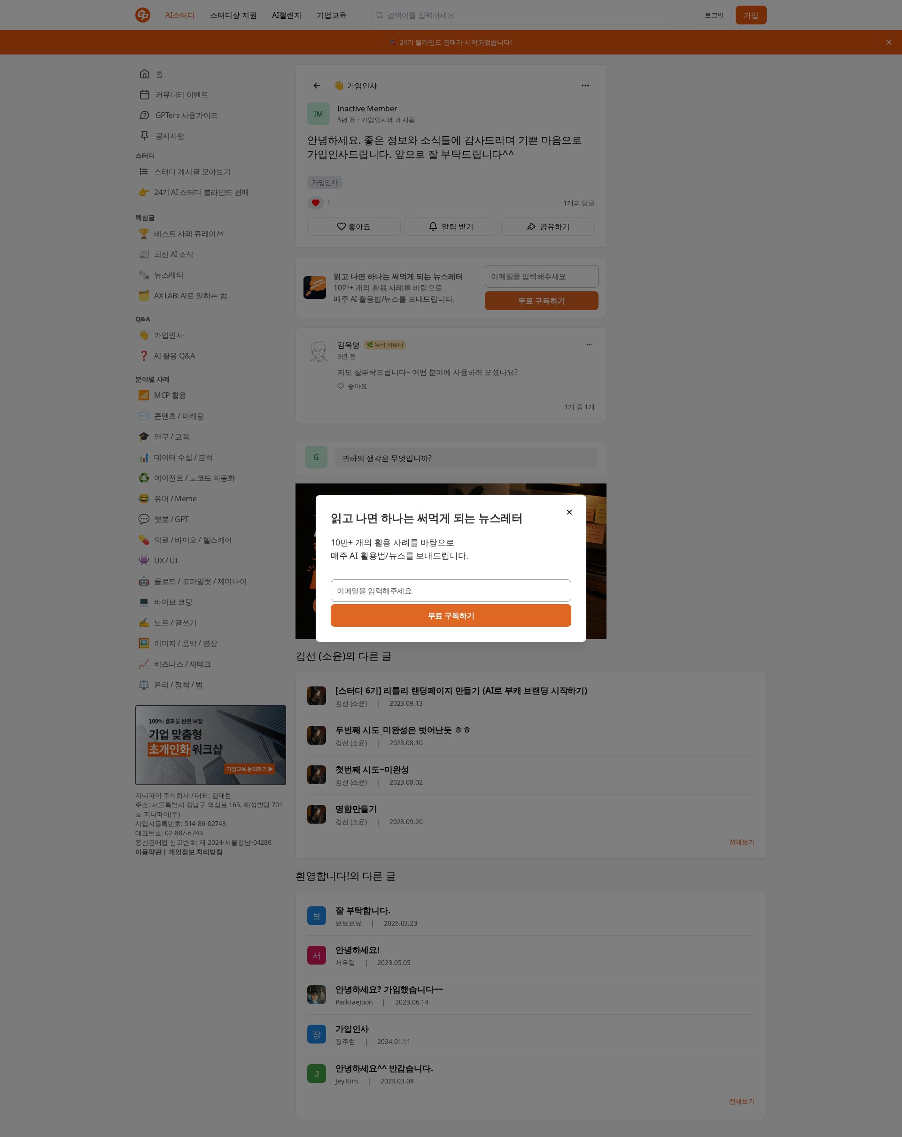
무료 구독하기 (451, 615)
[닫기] (569, 512)
